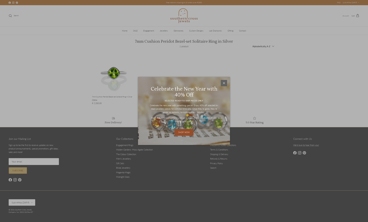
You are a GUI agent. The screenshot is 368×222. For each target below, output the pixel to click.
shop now (184, 132)
